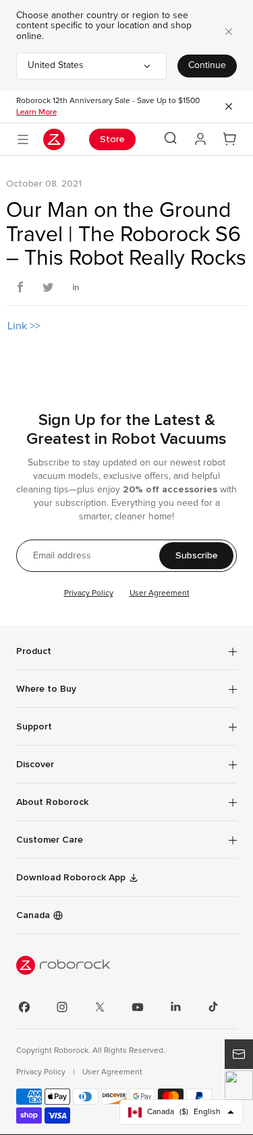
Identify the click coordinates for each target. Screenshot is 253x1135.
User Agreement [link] (112, 1072)
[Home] (54, 139)
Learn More (36, 112)
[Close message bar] (229, 106)
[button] (239, 1085)
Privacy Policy (88, 593)
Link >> (23, 326)
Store (112, 139)
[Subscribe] (239, 1054)
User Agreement (160, 593)
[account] (200, 139)
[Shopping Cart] (230, 139)
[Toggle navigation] (23, 139)
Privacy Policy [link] (41, 1072)
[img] (126, 965)
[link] (126, 840)
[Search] (171, 138)
